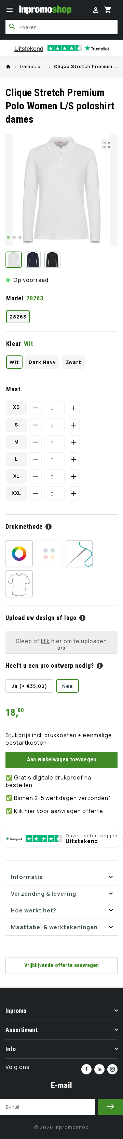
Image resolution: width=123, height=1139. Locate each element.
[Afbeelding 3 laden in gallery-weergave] (52, 260)
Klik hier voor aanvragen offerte (58, 811)
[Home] (8, 66)
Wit (14, 362)
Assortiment (21, 1029)
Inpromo (15, 1010)
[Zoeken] (12, 26)
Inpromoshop (72, 1127)
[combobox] (61, 27)
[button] (9, 10)
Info (10, 1049)
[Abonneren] (110, 1107)
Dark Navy (42, 362)
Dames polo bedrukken (32, 66)
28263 (18, 316)
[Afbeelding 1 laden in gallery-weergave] (13, 260)
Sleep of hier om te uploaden (61, 641)
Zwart (74, 362)
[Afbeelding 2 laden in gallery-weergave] (33, 260)
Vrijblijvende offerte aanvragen (61, 965)
